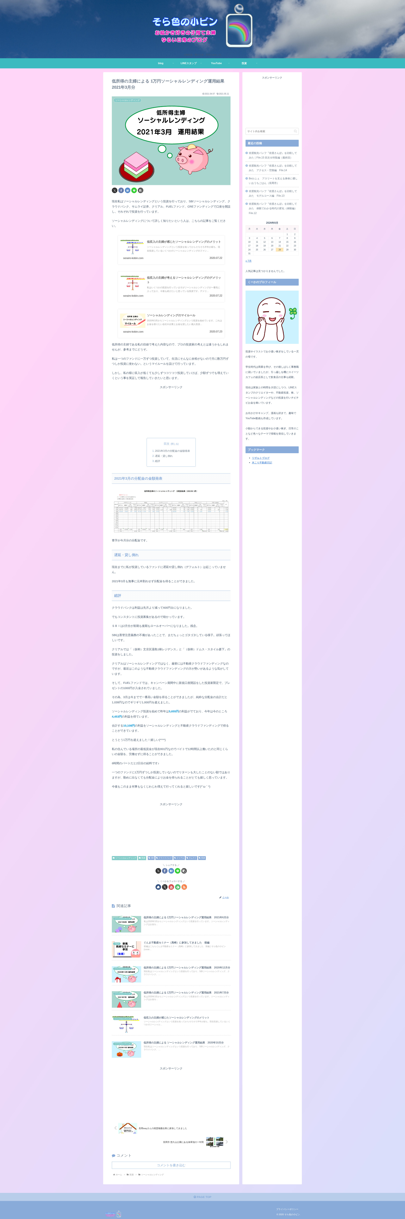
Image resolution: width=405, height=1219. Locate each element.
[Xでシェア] (114, 190)
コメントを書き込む (171, 1165)
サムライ (192, 858)
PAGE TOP (203, 1197)
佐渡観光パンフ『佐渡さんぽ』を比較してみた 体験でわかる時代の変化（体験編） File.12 (274, 208)
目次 (166, 443)
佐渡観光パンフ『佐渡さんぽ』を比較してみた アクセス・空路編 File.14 (273, 168)
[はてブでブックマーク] (127, 190)
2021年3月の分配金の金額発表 (172, 450)
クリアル (180, 858)
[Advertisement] (171, 412)
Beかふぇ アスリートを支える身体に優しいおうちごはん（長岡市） (273, 180)
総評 (157, 461)
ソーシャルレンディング (125, 858)
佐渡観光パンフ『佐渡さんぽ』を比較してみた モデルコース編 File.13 (273, 193)
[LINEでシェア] (134, 190)
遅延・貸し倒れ (164, 455)
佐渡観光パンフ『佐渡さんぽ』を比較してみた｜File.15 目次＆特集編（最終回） (273, 155)
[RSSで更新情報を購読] (184, 887)
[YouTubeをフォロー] (171, 887)
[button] (140, 190)
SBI (152, 858)
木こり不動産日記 (262, 462)
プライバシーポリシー (287, 1209)
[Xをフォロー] (165, 887)
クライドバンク (165, 858)
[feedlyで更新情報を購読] (178, 887)
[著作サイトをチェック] (158, 887)
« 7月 (249, 260)
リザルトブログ (261, 458)
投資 (143, 858)
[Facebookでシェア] (121, 190)
